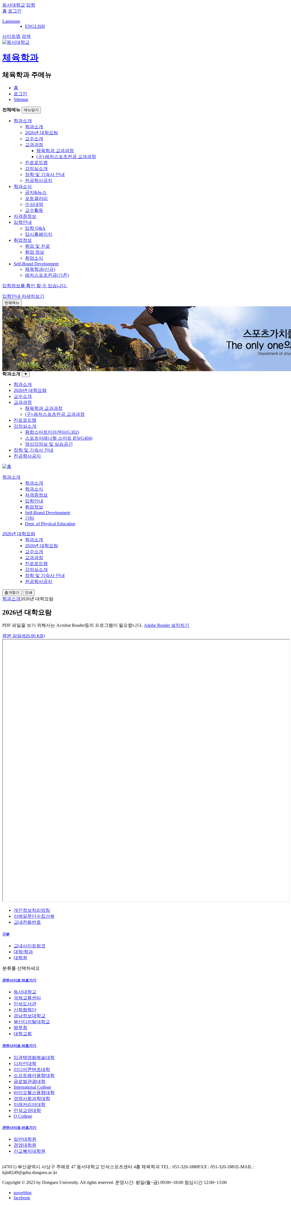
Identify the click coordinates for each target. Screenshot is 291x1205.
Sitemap (21, 99)
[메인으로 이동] (6, 466)
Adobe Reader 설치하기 (166, 625)
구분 (6, 934)
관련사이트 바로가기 (19, 980)
